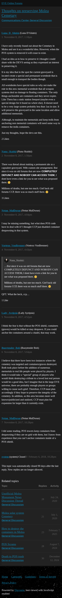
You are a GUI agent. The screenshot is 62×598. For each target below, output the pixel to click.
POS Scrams (9, 544)
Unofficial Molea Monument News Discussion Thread (12, 497)
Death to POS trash (13, 556)
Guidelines (30, 576)
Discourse (19, 590)
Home (5, 576)
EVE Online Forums (12, 3)
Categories (16, 576)
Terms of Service (47, 576)
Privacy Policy (9, 582)
